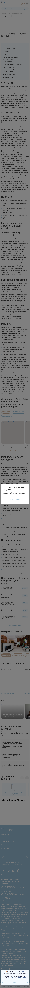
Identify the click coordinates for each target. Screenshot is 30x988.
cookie (23, 971)
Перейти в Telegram (15, 499)
